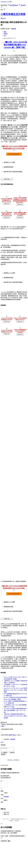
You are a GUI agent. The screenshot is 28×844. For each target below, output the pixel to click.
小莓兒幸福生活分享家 (13, 14)
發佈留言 (3, 754)
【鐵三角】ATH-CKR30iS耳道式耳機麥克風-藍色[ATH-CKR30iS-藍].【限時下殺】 (15, 44)
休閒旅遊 (13, 28)
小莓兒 (2, 726)
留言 (14, 735)
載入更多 (3, 745)
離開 (9, 841)
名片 (5, 35)
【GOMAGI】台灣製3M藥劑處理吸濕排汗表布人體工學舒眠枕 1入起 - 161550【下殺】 (15, 710)
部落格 (5, 33)
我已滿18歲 (3, 841)
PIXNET (7, 819)
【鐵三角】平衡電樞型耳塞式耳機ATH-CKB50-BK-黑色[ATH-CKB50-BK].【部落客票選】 (15, 716)
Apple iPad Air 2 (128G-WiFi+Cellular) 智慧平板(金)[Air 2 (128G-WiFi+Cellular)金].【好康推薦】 (15, 690)
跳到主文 (3, 18)
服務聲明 (17, 820)
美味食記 (12, 739)
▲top (2, 742)
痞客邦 (10, 735)
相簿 (5, 31)
